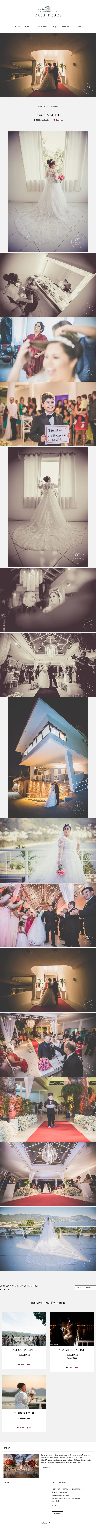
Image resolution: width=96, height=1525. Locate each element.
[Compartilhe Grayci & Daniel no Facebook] (0, 1290)
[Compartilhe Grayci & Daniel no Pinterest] (8, 1290)
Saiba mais (46, 1468)
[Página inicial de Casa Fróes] (48, 12)
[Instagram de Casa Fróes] (55, 1505)
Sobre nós (65, 27)
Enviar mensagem (60, 1492)
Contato (78, 27)
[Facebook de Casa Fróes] (52, 1505)
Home (17, 27)
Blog (54, 27)
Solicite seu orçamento (85, 1288)
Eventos (28, 27)
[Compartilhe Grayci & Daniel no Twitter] (4, 1290)
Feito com (48, 1523)
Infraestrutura (42, 27)
